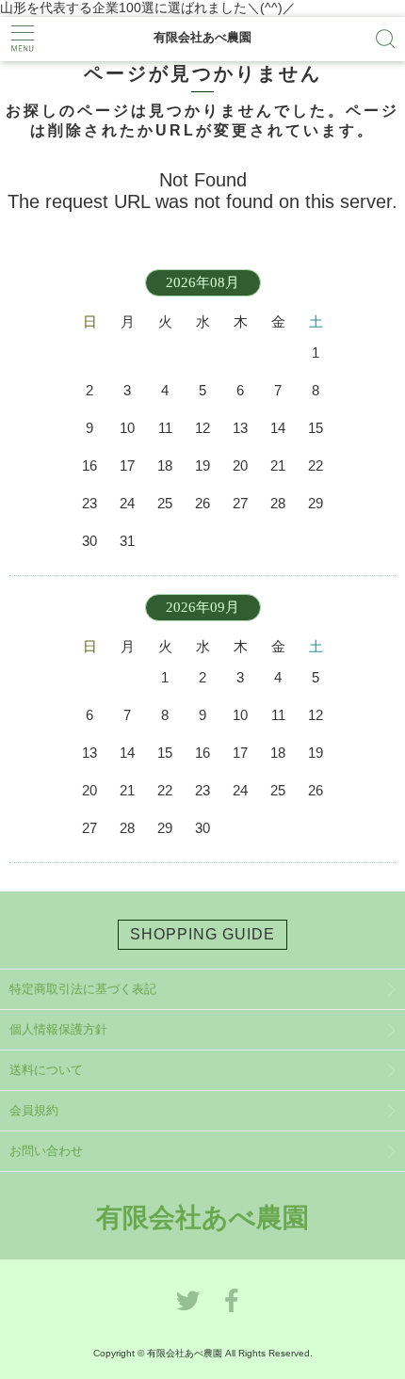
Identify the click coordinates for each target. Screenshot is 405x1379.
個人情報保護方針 (58, 1029)
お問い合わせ (46, 1151)
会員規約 (33, 1110)
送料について (46, 1070)
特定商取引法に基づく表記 (82, 989)
